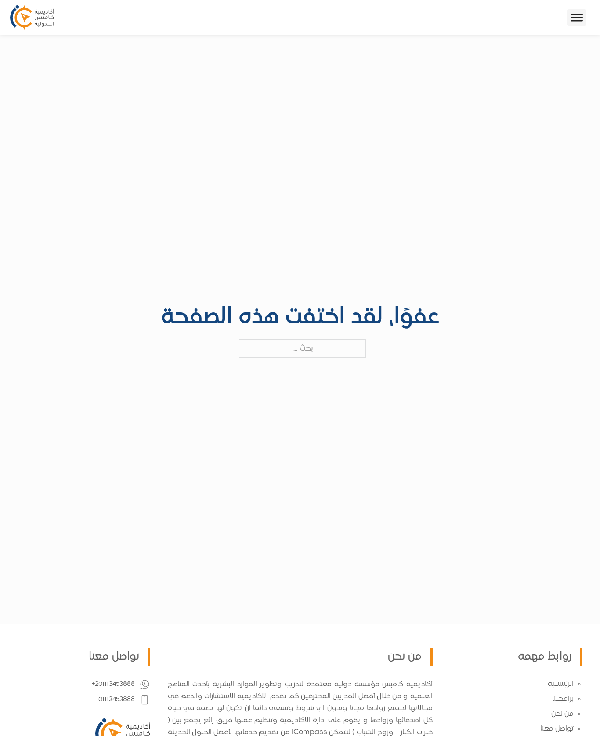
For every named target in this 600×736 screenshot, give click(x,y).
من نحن (562, 714)
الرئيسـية (561, 684)
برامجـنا (563, 699)
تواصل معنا (557, 728)
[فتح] (576, 17)
